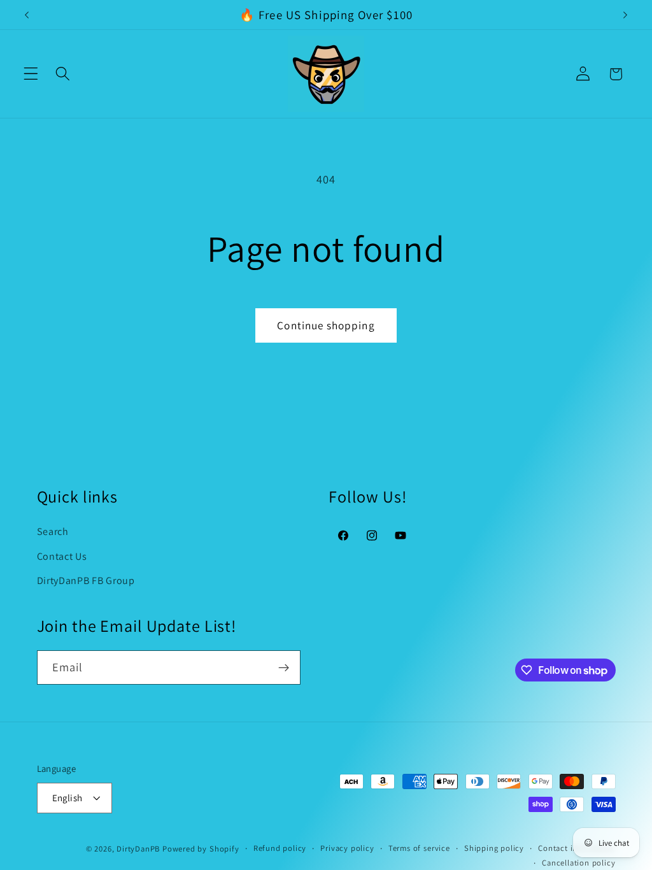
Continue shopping (326, 325)
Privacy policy (347, 848)
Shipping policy (494, 848)
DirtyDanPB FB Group (86, 580)
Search (53, 531)
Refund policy (279, 848)
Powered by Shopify (200, 848)
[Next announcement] (625, 15)
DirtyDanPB (138, 848)
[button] (31, 74)
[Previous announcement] (27, 15)
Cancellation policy (578, 862)
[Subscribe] (283, 667)
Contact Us (62, 556)
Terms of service (419, 848)
